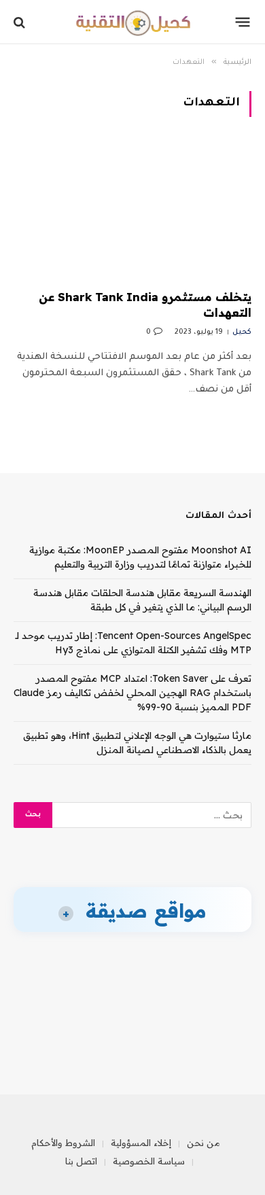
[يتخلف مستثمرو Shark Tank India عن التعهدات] (132, 211)
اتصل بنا (81, 1161)
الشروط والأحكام (63, 1142)
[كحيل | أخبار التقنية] (132, 22)
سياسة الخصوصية (149, 1161)
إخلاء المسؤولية (141, 1142)
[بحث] (21, 22)
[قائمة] (243, 22)
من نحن (203, 1142)
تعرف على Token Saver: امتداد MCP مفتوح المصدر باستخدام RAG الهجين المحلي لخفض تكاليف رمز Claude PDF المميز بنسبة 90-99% (132, 692)
